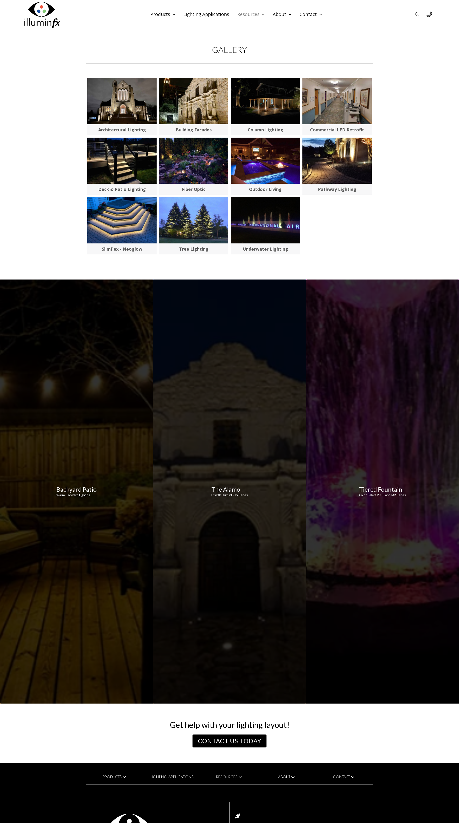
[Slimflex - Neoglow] (122, 220)
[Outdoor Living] (265, 161)
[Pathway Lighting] (337, 161)
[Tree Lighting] (193, 220)
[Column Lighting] (265, 101)
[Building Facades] (193, 101)
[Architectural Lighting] (122, 101)
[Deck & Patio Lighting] (122, 161)
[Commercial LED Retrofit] (337, 101)
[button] (417, 14)
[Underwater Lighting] (265, 220)
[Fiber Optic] (193, 161)
